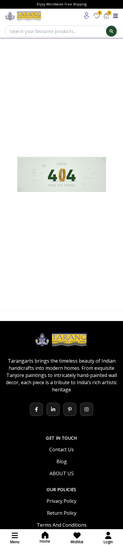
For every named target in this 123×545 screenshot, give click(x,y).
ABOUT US (62, 473)
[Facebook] (36, 409)
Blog (61, 461)
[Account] (86, 15)
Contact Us (61, 449)
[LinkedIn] (53, 409)
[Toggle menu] (115, 16)
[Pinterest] (69, 409)
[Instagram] (86, 409)
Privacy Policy (61, 501)
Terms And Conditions (62, 525)
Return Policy (61, 513)
